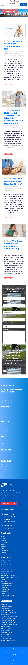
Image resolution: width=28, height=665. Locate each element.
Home (3, 28)
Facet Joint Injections (7, 632)
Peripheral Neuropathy (7, 595)
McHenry (5, 422)
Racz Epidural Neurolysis (8, 618)
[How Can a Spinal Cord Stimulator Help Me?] (14, 30)
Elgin (3, 437)
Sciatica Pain (4, 591)
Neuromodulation (6, 638)
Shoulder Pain (5, 593)
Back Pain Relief (6, 565)
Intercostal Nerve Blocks (8, 610)
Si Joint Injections (6, 634)
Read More (8, 84)
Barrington (6, 461)
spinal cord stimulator (10, 55)
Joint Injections (5, 614)
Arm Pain (3, 563)
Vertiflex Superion (6, 628)
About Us (4, 538)
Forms (3, 544)
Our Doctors (4, 542)
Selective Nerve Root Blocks (9, 620)
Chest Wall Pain (5, 573)
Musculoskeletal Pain (7, 583)
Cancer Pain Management (8, 569)
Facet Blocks (5, 608)
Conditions (6, 557)
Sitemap (14, 660)
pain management (15, 53)
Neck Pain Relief (6, 585)
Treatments (20, 55)
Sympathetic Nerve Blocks (9, 624)
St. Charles (6, 450)
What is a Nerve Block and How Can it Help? (13, 181)
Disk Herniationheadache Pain (9, 577)
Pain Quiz (4, 540)
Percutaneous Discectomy (9, 616)
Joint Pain (4, 581)
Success (3, 546)
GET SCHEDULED (9, 503)
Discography (4, 604)
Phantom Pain (5, 589)
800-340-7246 (8, 528)
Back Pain (7, 53)
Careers (3, 552)
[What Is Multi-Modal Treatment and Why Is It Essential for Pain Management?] (14, 99)
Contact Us (4, 550)
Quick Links (6, 533)
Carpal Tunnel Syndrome (8, 571)
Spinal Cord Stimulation (8, 622)
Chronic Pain (19, 51)
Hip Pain (3, 579)
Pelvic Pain (4, 587)
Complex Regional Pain (8, 575)
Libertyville (6, 407)
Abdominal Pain (5, 561)
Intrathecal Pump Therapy (8, 612)
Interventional (5, 630)
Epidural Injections (6, 606)
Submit (5, 370)
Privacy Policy (18, 366)
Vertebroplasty (5, 626)
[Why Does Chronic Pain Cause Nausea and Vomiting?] (14, 230)
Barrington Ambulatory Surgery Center (11, 391)
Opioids (6, 127)
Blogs (3, 548)
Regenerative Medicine (8, 640)
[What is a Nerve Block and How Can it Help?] (14, 167)
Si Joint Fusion (5, 636)
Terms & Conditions (14, 368)
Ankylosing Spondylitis (7, 567)
